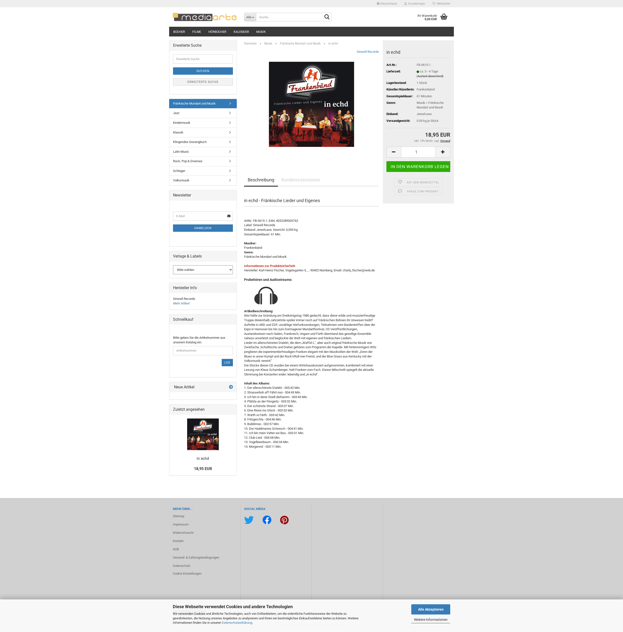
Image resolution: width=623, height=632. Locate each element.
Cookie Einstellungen (187, 573)
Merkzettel (442, 3)
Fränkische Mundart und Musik (194, 103)
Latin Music (181, 151)
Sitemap (178, 516)
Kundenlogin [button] (416, 3)
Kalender (241, 32)
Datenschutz (181, 566)
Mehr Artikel (181, 303)
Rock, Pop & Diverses (187, 161)
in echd (203, 458)
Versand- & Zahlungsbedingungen (196, 557)
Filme (196, 32)
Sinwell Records (368, 51)
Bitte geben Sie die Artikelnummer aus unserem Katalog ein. (199, 340)
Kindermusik (181, 123)
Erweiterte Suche (203, 82)
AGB (176, 549)
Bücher (179, 32)
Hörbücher (217, 32)
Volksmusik (181, 180)
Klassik (178, 132)
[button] (387, 3)
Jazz (176, 113)
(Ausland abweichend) (430, 76)
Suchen (203, 71)
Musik (261, 32)
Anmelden (203, 228)
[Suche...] (327, 17)
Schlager (179, 171)
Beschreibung (261, 179)
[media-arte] (205, 17)
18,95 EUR (203, 468)
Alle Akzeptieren (431, 609)
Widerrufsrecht (183, 532)
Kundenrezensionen (301, 179)
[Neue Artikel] (231, 387)
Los (227, 362)
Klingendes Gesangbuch (190, 142)
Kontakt (178, 541)
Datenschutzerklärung (237, 622)
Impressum (181, 524)
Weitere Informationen (431, 620)
